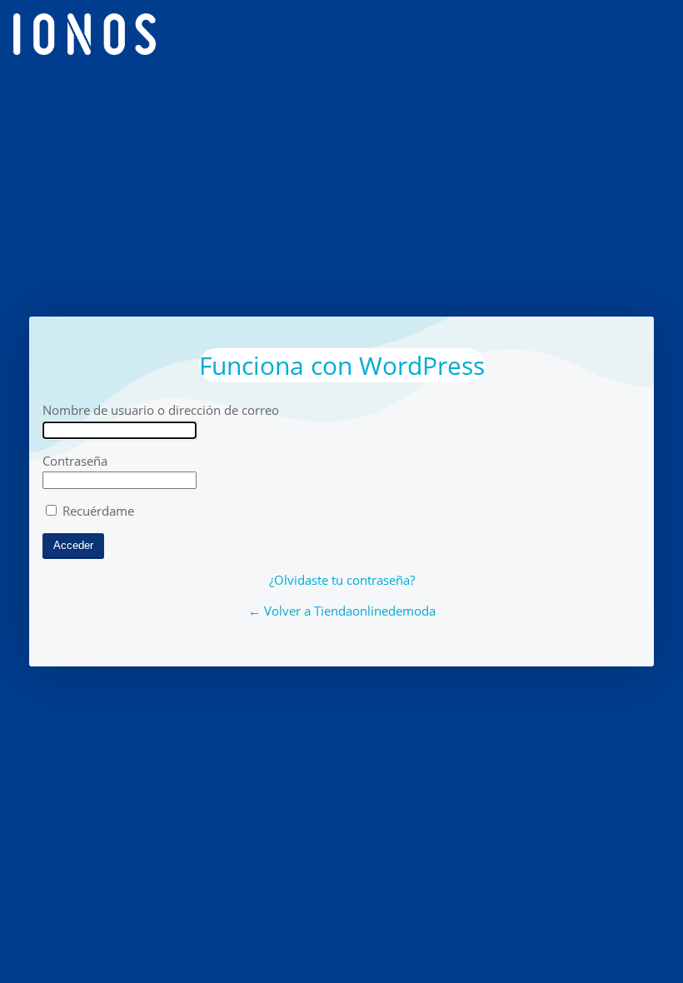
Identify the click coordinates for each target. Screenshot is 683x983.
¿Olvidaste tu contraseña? (342, 579)
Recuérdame (96, 510)
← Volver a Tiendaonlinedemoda (342, 610)
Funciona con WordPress (342, 365)
